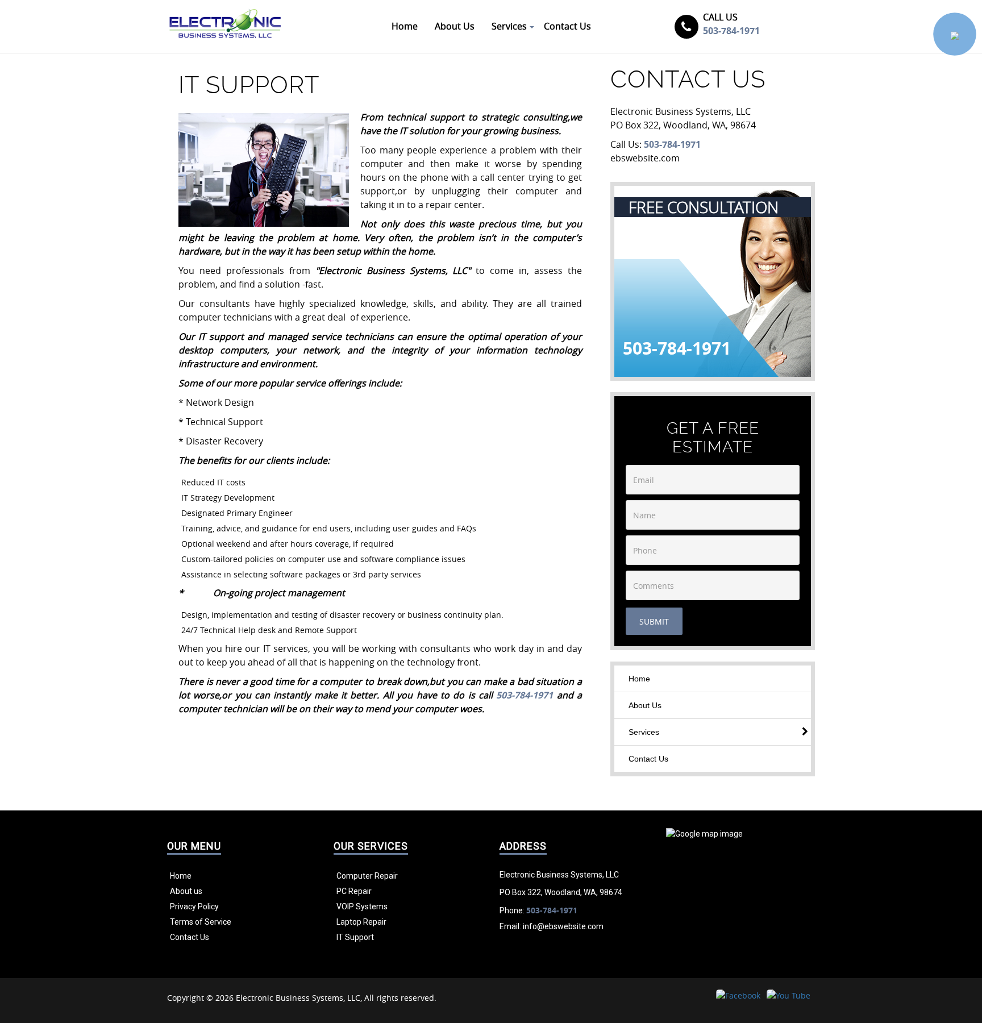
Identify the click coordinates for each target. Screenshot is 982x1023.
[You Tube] (788, 995)
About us (186, 891)
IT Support (355, 937)
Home (639, 678)
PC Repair (354, 891)
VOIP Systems (362, 906)
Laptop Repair (361, 921)
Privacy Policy (194, 906)
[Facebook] (738, 995)
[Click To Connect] (954, 34)
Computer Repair (367, 875)
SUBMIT (654, 621)
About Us (645, 705)
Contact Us (648, 758)
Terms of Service (200, 921)
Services (644, 732)
